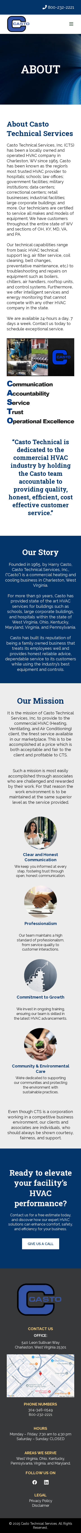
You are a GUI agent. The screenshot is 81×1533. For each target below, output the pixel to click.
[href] (40, 1375)
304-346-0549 (40, 1410)
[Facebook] (34, 1482)
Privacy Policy (40, 1501)
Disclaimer (40, 1505)
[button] (71, 24)
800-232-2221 (61, 7)
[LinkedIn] (46, 1482)
